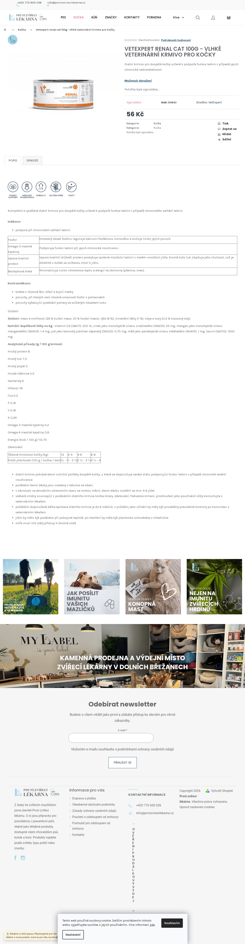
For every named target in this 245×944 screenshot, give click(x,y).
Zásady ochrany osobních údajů (94, 811)
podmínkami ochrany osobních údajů (146, 749)
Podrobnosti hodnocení (176, 40)
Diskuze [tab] (32, 160)
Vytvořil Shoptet (222, 791)
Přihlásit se (123, 763)
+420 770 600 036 (29, 2)
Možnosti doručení (138, 80)
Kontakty (78, 835)
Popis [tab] (13, 160)
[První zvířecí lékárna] (37, 792)
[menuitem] (63, 17)
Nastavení (73, 934)
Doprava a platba (84, 798)
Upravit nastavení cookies (197, 807)
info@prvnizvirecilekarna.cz (66, 2)
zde (152, 925)
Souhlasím (172, 923)
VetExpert (215, 102)
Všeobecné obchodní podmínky (93, 804)
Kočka (157, 123)
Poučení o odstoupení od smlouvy (95, 817)
